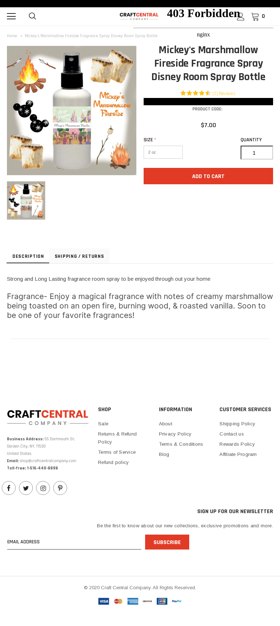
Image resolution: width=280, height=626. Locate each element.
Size (150, 140)
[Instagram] (43, 488)
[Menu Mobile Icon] (11, 16)
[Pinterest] (60, 488)
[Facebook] (9, 488)
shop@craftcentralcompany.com (48, 461)
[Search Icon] (32, 16)
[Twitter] (26, 488)
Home (12, 36)
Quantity (251, 140)
